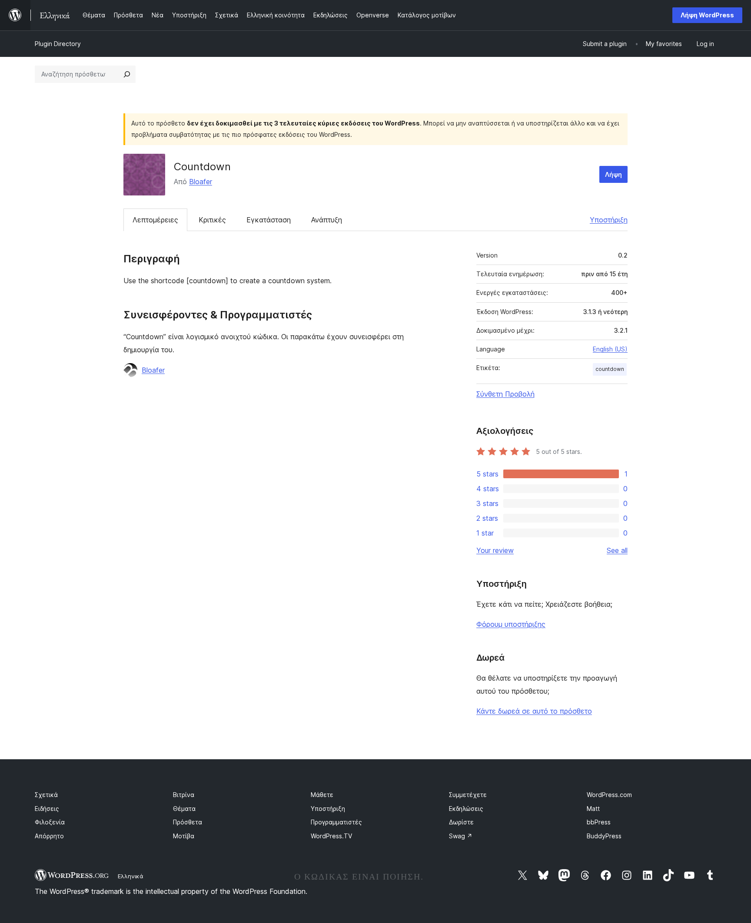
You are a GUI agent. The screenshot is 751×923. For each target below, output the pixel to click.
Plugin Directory (58, 43)
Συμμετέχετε (468, 794)
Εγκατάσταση (268, 219)
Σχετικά (46, 794)
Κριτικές (212, 219)
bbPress (599, 822)
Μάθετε (322, 794)
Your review (495, 550)
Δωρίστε (461, 822)
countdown (609, 369)
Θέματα (184, 808)
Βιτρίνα (183, 794)
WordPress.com (609, 794)
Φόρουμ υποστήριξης (510, 624)
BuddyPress (604, 836)
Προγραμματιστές (336, 822)
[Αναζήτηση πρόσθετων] (127, 74)
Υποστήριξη (609, 219)
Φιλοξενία (50, 822)
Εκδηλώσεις (466, 808)
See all (617, 550)
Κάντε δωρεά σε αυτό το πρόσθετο (534, 711)
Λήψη (613, 174)
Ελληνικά (130, 876)
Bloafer (200, 181)
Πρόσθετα (187, 822)
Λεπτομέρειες (155, 219)
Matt (593, 808)
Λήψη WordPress (707, 15)
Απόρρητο (49, 836)
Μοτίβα (183, 836)
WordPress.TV (331, 836)
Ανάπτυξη (326, 219)
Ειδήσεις (47, 808)
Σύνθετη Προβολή (505, 394)
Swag (460, 836)
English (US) (610, 349)
